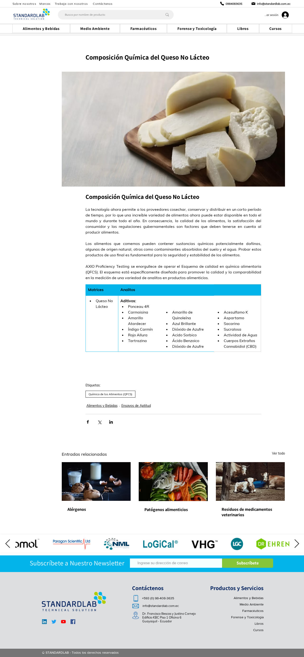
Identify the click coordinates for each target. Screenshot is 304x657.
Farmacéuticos (253, 611)
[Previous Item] (7, 544)
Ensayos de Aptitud (136, 406)
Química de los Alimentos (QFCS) (110, 394)
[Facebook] (73, 621)
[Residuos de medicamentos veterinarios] (250, 481)
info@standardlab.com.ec (160, 606)
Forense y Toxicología (247, 617)
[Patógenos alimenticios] (173, 481)
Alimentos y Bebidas (102, 406)
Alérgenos (76, 509)
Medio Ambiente (252, 604)
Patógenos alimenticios (166, 509)
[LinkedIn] (44, 621)
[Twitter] (54, 621)
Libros (259, 623)
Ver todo (278, 453)
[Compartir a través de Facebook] (88, 422)
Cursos (258, 630)
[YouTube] (63, 621)
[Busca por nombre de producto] (167, 14)
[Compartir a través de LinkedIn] (111, 422)
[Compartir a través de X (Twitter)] (99, 422)
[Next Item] (296, 544)
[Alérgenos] (96, 481)
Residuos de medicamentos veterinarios (247, 512)
